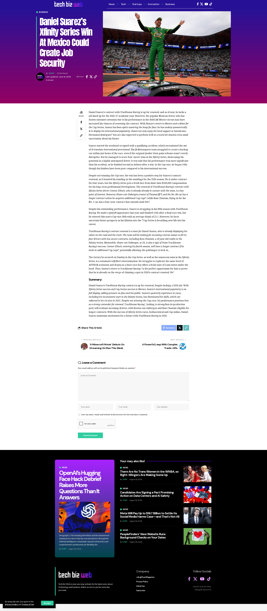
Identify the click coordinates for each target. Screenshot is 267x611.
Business (43, 12)
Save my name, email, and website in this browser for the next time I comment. (114, 414)
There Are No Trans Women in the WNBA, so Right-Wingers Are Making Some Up (149, 473)
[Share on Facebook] (87, 76)
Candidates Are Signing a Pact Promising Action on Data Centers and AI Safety (147, 494)
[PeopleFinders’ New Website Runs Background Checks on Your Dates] (197, 536)
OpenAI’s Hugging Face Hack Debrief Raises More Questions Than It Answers (80, 485)
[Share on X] (91, 76)
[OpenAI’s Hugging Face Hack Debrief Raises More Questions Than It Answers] (84, 517)
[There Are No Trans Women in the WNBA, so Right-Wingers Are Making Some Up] (197, 474)
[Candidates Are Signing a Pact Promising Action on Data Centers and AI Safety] (197, 494)
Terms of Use (28, 604)
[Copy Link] (95, 76)
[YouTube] (206, 4)
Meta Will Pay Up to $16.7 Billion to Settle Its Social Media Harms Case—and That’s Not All (149, 515)
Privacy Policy (11, 604)
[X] (201, 4)
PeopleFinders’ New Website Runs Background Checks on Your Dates (143, 535)
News (64, 467)
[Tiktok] (211, 4)
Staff (52, 73)
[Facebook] (197, 4)
